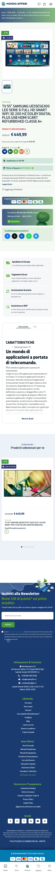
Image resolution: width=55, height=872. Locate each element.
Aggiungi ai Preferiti (13, 189)
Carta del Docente (28, 760)
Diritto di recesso (28, 792)
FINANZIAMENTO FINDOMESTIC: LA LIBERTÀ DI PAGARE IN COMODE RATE (27, 831)
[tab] (7, 86)
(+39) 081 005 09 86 (29, 676)
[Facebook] (10, 821)
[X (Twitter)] (24, 821)
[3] (26, 547)
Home (4, 12)
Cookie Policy (28, 803)
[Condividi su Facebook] (7, 236)
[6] (33, 547)
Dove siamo (28, 706)
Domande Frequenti (28, 764)
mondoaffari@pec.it (29, 683)
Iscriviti (8, 625)
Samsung (8, 520)
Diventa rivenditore (28, 728)
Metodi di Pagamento (28, 753)
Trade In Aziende (28, 732)
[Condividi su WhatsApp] (29, 236)
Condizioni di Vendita (28, 788)
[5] (31, 547)
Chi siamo (28, 703)
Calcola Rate (15, 221)
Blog (28, 721)
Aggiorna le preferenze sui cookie (28, 807)
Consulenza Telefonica (28, 771)
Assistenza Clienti (28, 767)
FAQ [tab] (34, 326)
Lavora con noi (28, 725)
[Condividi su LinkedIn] (22, 236)
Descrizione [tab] (23, 326)
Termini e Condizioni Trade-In (28, 796)
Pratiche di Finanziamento (28, 756)
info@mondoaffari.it (29, 679)
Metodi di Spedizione (28, 749)
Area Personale (28, 745)
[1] (21, 547)
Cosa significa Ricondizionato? (28, 714)
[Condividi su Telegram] (36, 236)
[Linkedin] (31, 821)
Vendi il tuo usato (29, 775)
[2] (24, 547)
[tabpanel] (27, 54)
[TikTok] (44, 821)
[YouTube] (37, 821)
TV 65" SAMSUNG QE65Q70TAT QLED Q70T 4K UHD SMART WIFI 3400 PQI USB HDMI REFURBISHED (25, 523)
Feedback (28, 717)
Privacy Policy (28, 799)
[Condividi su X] (14, 236)
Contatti (28, 710)
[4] (28, 547)
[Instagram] (17, 821)
